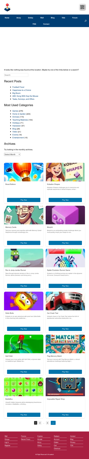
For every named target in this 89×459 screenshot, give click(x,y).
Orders (56, 442)
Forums (23, 436)
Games (15, 110)
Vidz (63, 17)
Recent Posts (25, 439)
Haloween (16, 125)
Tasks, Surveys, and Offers (23, 99)
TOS (71, 445)
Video (14, 131)
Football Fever (18, 87)
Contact (46, 24)
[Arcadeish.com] (7, 7)
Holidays (16, 122)
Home (7, 17)
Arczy (18, 17)
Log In (7, 442)
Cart (55, 445)
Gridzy (30, 17)
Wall (42, 17)
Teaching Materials (20, 119)
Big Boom (16, 93)
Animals (15, 116)
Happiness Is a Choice (21, 90)
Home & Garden (19, 114)
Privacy (72, 442)
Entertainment (18, 137)
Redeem (56, 436)
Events (15, 134)
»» (53, 423)
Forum (74, 17)
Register (7, 445)
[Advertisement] (44, 48)
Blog (53, 17)
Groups (7, 439)
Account (56, 439)
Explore (40, 436)
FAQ (34, 24)
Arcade (39, 439)
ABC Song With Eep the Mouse (25, 96)
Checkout (57, 448)
